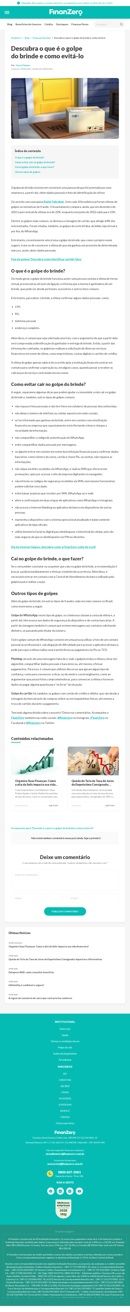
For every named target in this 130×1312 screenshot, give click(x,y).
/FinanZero (97, 717)
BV (65, 1073)
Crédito (48, 24)
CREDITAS (65, 1079)
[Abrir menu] (7, 12)
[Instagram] (69, 1191)
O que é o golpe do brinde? (29, 157)
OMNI (65, 1092)
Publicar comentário (65, 911)
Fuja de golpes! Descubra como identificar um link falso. (46, 259)
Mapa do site (65, 1047)
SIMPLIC (65, 1110)
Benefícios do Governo (28, 24)
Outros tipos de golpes (27, 171)
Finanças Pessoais (81, 24)
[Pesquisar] (121, 24)
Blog (9, 24)
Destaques (62, 24)
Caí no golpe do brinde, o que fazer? (34, 167)
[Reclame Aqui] (63, 1208)
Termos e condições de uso (65, 1041)
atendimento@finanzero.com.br (65, 1153)
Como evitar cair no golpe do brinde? (35, 162)
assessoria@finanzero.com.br (65, 1163)
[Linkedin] (60, 1191)
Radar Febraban (54, 201)
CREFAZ (65, 1116)
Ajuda (65, 1034)
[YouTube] (79, 1191)
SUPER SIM (65, 1104)
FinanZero (16, 38)
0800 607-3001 (69, 1172)
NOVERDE (65, 1098)
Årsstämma (65, 1059)
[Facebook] (50, 1191)
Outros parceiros (65, 1123)
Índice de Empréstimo (65, 1053)
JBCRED (65, 1085)
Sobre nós (65, 1028)
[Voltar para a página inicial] (65, 12)
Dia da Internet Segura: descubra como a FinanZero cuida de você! (53, 547)
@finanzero (64, 717)
